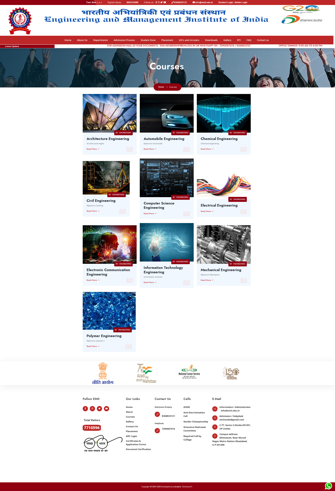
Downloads (211, 40)
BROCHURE (132, 2)
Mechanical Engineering (221, 270)
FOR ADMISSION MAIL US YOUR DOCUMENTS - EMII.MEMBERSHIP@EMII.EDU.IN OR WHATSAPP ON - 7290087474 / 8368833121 (148, 45)
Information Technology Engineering (163, 269)
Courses (130, 416)
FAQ (249, 40)
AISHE (186, 407)
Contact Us (132, 426)
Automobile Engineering (164, 139)
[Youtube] (164, 2)
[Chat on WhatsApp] (328, 485)
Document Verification (138, 449)
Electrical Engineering (219, 205)
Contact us (263, 40)
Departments (100, 40)
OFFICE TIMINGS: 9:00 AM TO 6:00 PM (270, 45)
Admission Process (124, 40)
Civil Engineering (101, 200)
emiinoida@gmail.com (231, 419)
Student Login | (226, 2)
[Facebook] (156, 2)
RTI (239, 40)
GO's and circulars (189, 40)
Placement (167, 40)
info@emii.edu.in (204, 2)
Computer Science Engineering (159, 205)
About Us (82, 40)
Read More (92, 149)
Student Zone (148, 40)
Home (68, 40)
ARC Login (131, 436)
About (129, 411)
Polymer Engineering (104, 336)
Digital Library (114, 2)
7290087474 (168, 428)
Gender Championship (195, 421)
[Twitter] (161, 2)
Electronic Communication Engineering (108, 272)
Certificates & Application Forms (136, 442)
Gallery (227, 40)
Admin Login (241, 2)
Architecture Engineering (108, 139)
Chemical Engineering (219, 139)
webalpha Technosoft (182, 487)
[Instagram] (159, 2)
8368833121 (180, 2)
